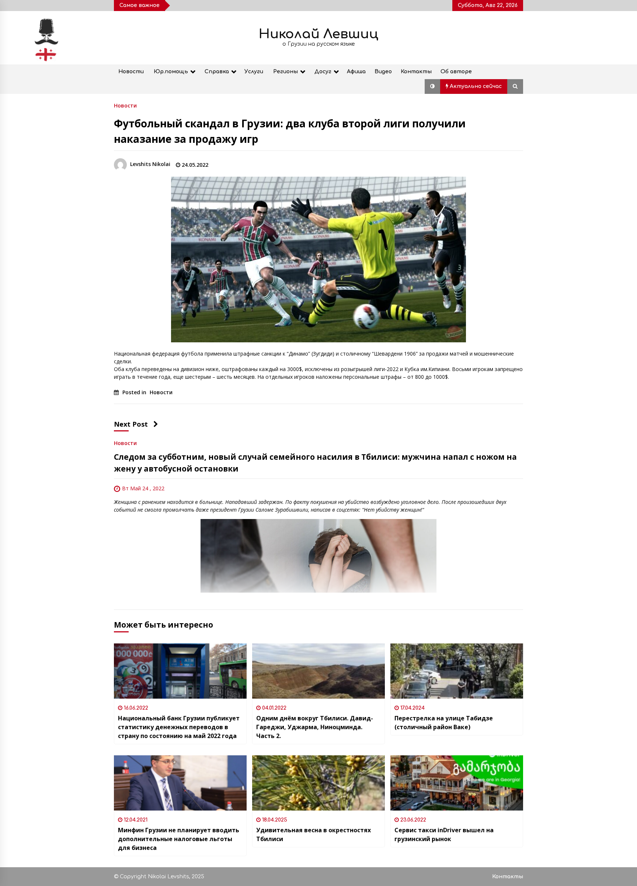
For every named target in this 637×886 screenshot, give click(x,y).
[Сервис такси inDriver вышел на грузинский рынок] (456, 783)
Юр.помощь (171, 71)
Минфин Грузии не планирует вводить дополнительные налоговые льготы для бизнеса (178, 839)
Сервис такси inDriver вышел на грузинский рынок (444, 834)
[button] (432, 86)
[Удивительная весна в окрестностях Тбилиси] (318, 783)
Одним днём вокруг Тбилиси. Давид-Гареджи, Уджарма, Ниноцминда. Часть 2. (314, 727)
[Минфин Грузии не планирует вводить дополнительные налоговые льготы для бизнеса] (180, 783)
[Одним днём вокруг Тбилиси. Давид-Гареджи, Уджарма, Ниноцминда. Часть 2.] (318, 671)
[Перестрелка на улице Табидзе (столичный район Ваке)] (456, 671)
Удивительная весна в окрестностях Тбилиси (313, 834)
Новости (131, 71)
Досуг (322, 71)
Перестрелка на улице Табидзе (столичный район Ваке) (443, 722)
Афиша (356, 71)
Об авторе (456, 71)
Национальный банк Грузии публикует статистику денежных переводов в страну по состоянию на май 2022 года (179, 727)
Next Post (131, 424)
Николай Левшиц (318, 34)
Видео (383, 71)
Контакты (416, 71)
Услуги (253, 71)
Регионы (285, 71)
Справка (217, 71)
